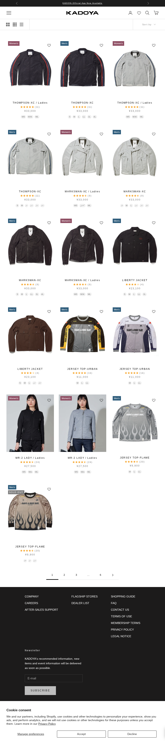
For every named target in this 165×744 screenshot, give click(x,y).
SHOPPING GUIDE (123, 596)
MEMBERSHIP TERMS (125, 623)
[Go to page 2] (113, 575)
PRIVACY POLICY (122, 629)
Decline (132, 734)
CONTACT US (120, 609)
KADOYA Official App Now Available (82, 3)
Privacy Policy (47, 723)
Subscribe (40, 690)
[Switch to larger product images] (8, 24)
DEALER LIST (80, 603)
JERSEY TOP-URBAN (82, 369)
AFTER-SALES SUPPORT (41, 609)
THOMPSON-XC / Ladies (30, 102)
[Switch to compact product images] (21, 24)
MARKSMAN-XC (135, 191)
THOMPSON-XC (82, 102)
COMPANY (32, 596)
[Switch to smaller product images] (14, 24)
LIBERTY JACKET (134, 280)
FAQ (114, 603)
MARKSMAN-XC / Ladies (82, 191)
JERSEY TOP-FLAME (135, 457)
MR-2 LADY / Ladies (30, 458)
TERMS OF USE (121, 616)
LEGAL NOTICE (121, 636)
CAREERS (31, 603)
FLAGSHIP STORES (84, 596)
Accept (81, 734)
